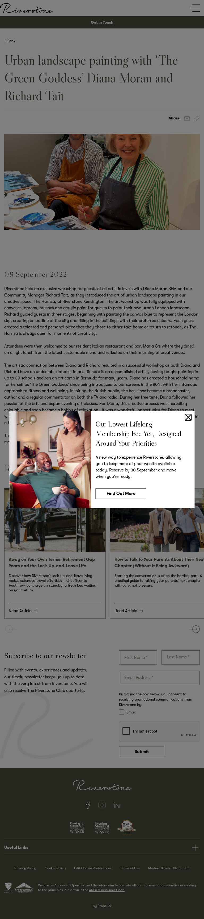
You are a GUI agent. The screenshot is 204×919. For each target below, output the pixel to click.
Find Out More (121, 493)
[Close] (188, 417)
